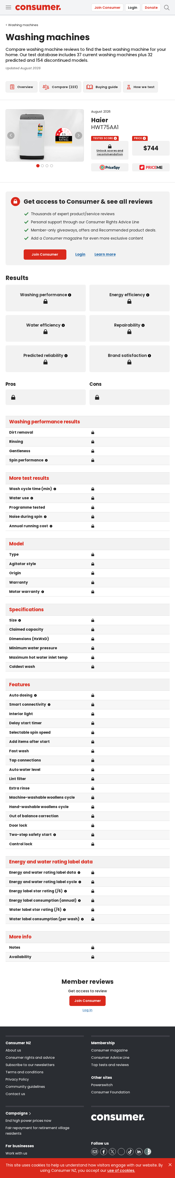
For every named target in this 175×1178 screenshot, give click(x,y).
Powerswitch (102, 1084)
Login (132, 7)
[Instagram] (121, 1151)
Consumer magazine (109, 1050)
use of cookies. (121, 1170)
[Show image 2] (42, 165)
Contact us (15, 1093)
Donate (151, 7)
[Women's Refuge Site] (147, 1151)
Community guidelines (25, 1086)
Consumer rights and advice (30, 1057)
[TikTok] (130, 1151)
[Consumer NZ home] (38, 7)
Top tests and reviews (110, 1064)
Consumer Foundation (110, 1092)
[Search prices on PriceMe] (150, 167)
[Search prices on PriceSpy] (109, 167)
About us (13, 1050)
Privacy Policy (17, 1079)
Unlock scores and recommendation (109, 152)
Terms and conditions (24, 1072)
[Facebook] (103, 1151)
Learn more (105, 254)
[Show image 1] (37, 165)
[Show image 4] (51, 165)
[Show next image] (78, 135)
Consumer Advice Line (110, 1057)
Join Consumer (107, 7)
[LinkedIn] (139, 1151)
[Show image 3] (47, 165)
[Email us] (94, 1151)
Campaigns (17, 1113)
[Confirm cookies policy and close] (170, 1165)
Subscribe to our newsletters (30, 1064)
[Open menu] (8, 7)
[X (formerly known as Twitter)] (112, 1151)
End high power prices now (28, 1120)
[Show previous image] (11, 135)
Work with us (16, 1153)
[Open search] (167, 7)
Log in (87, 1010)
